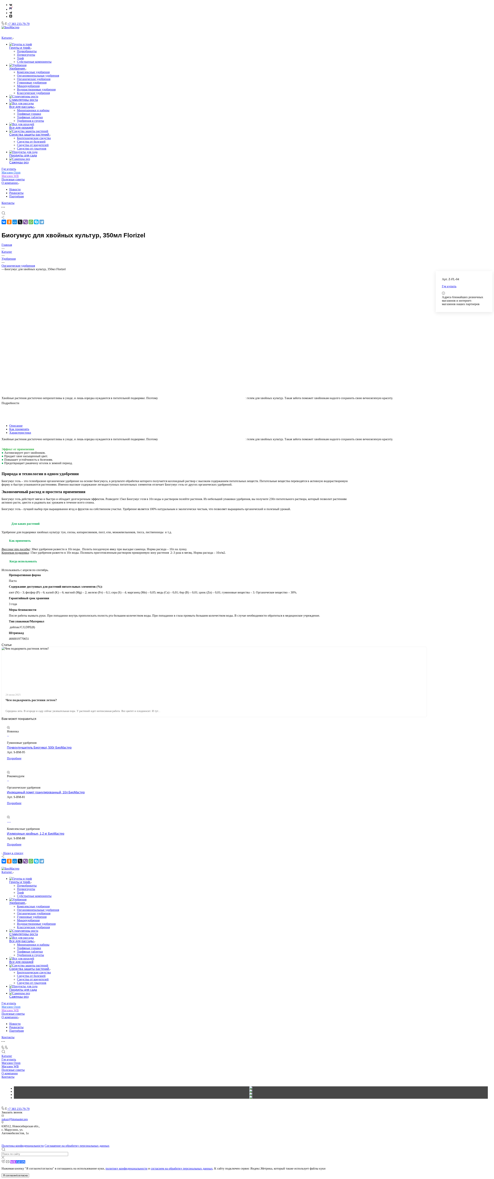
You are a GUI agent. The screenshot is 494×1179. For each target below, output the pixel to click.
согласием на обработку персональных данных (182, 1168)
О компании (10, 1073)
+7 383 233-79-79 (18, 23)
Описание (16, 425)
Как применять (19, 429)
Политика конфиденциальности (23, 1145)
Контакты (8, 1076)
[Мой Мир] (14, 222)
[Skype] (36, 222)
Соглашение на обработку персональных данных (77, 1145)
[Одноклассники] (9, 222)
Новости (15, 189)
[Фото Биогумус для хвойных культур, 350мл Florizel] (202, 371)
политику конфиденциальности (126, 1168)
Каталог (7, 1056)
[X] (20, 222)
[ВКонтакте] (10, 4)
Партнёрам (16, 196)
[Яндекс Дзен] (10, 16)
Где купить (9, 1059)
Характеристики (20, 432)
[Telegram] (10, 12)
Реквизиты (16, 193)
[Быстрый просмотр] (8, 728)
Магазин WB (10, 1066)
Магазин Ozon (11, 1063)
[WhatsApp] (31, 222)
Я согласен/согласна (15, 1175)
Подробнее (14, 758)
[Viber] (25, 222)
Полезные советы (13, 1070)
